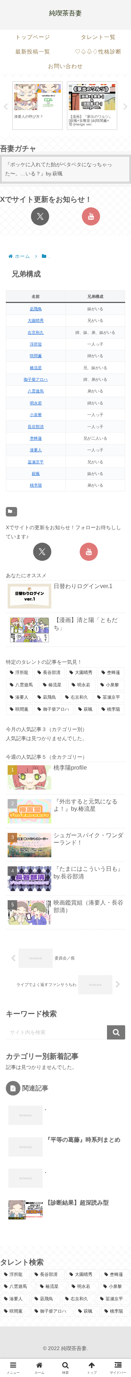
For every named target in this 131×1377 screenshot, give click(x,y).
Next (125, 107)
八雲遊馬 (36, 391)
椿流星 (36, 368)
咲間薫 (36, 356)
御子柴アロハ (36, 379)
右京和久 (36, 332)
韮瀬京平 (36, 462)
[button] (115, 1016)
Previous (5, 107)
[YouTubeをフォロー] (91, 216)
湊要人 (36, 450)
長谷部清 (36, 426)
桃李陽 (36, 485)
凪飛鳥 (36, 309)
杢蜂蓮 (36, 438)
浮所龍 (36, 344)
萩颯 (36, 473)
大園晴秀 (36, 320)
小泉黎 (36, 414)
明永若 (36, 403)
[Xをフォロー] (40, 216)
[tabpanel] (37, 105)
